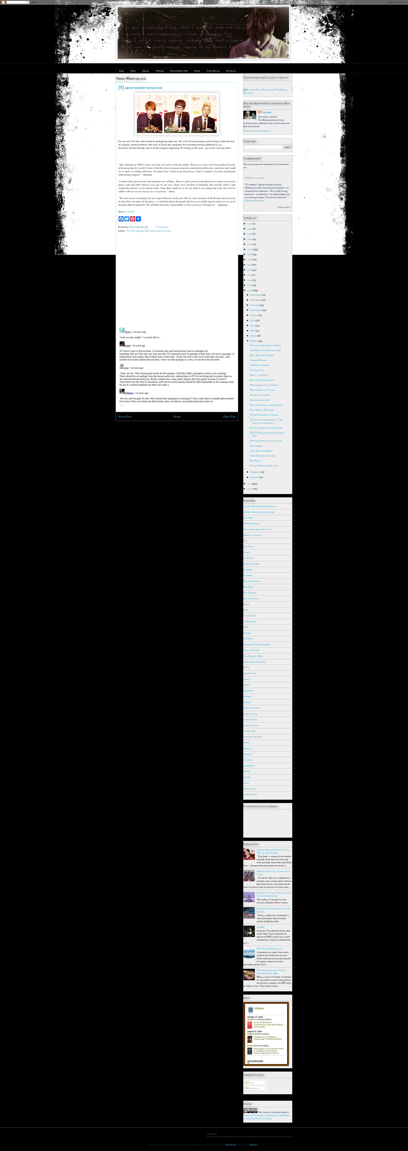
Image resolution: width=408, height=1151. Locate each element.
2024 (250, 228)
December (256, 294)
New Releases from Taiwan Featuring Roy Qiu (271, 972)
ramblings (248, 765)
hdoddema (231, 1144)
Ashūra (260, 927)
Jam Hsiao (248, 546)
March (254, 340)
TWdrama (159, 70)
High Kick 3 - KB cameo (262, 409)
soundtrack (249, 788)
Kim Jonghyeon (251, 581)
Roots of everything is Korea (265, 345)
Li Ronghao (249, 621)
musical (247, 748)
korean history (251, 707)
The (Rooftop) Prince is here (265, 350)
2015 (249, 275)
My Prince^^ (256, 460)
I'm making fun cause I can (257, 529)
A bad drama (256, 445)
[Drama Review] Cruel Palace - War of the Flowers (274, 851)
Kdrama (145, 70)
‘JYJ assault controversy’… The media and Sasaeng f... (266, 421)
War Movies (231, 70)
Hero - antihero (258, 375)
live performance (252, 736)
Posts (250, 1082)
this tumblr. (129, 211)
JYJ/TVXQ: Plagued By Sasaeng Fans (267, 434)
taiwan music (250, 794)
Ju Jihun (247, 569)
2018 (249, 259)
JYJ (128, 230)
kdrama (247, 696)
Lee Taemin (249, 615)
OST (246, 627)
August (254, 315)
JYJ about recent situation (264, 414)
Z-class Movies (213, 70)
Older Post (229, 416)
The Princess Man (253, 656)
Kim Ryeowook (251, 598)
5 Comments (162, 226)
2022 (250, 239)
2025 (250, 223)
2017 (249, 264)
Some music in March (261, 450)
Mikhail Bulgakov (255, 200)
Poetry (247, 633)
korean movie (250, 713)
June (252, 325)
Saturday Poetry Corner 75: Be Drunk (273, 910)
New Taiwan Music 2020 (269, 948)
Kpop (245, 609)
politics (247, 759)
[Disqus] (177, 280)
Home (121, 70)
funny (246, 685)
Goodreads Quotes (284, 207)
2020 (250, 249)
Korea (246, 604)
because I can (250, 673)
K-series (247, 575)
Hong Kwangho (251, 523)
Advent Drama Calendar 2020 (259, 506)
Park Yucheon (164, 230)
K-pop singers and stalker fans (266, 427)
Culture (248, 517)
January (254, 477)
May (252, 330)
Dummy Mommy (258, 360)
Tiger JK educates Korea (262, 455)
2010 (249, 488)
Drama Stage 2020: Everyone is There (273, 873)
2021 (249, 244)
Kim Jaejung (137, 230)
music (246, 742)
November (256, 300)
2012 (249, 290)
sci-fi (246, 782)
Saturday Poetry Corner (256, 644)
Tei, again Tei (257, 370)
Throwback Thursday (254, 661)
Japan (246, 552)
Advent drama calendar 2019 (258, 512)
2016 (249, 269)
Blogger (253, 1144)
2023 (249, 233)
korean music (250, 719)
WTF (246, 667)
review (246, 771)
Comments (253, 1088)
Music (133, 70)
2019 (249, 254)
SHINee (247, 638)
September (256, 310)
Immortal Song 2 (252, 535)
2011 (249, 483)
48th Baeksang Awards (262, 355)
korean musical (251, 725)
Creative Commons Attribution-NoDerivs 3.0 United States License (266, 1117)
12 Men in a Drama (260, 365)
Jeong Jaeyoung (251, 563)
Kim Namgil (250, 592)
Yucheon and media (260, 394)
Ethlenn (266, 112)
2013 (249, 285)
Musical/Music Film (179, 70)
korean (247, 702)
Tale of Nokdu (251, 650)
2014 (249, 280)
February (255, 472)
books (246, 679)
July (252, 320)
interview (248, 690)
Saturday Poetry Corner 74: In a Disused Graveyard (274, 894)
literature (249, 731)
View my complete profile (257, 130)
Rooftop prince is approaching (266, 404)
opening (247, 754)
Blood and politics (260, 400)
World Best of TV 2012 (262, 390)
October (255, 305)
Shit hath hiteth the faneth (266, 440)
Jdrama (197, 70)
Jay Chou (248, 558)
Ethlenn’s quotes (255, 178)
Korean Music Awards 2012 (264, 465)
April (253, 335)
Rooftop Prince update (262, 380)
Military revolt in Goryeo (264, 385)
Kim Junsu (150, 230)
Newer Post (124, 416)
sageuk (246, 777)
